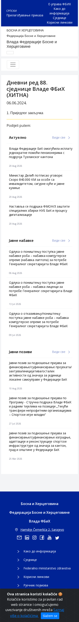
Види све (59, 137)
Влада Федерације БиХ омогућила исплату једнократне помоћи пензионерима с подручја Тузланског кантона (40, 152)
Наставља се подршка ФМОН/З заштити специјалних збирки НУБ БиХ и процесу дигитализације (39, 210)
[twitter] (58, 537)
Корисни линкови (59, 22)
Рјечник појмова (35, 585)
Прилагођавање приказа (24, 15)
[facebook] (43, 537)
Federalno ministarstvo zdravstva (47, 568)
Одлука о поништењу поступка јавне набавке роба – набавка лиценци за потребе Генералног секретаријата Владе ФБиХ (40, 288)
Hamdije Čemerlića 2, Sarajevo (42, 529)
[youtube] (51, 537)
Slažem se (50, 616)
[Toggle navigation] (13, 64)
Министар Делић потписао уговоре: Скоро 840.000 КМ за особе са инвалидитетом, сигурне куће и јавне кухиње (37, 181)
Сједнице (59, 18)
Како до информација (59, 11)
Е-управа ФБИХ (59, 4)
